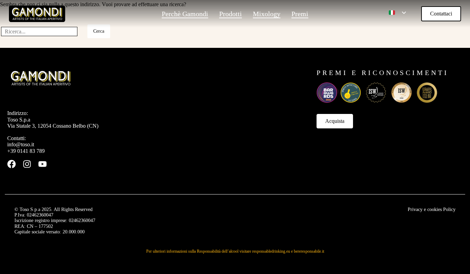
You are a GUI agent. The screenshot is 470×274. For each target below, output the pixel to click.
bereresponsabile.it (309, 251)
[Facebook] (11, 164)
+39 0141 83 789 (26, 151)
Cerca (98, 31)
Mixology (266, 14)
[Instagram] (27, 164)
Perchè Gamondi (185, 14)
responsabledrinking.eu (271, 251)
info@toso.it (20, 144)
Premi (299, 14)
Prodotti (230, 14)
